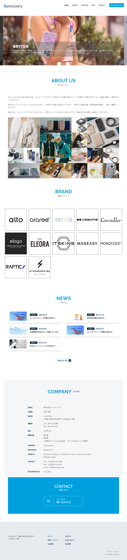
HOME (66, 5)
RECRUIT (102, 5)
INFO (93, 5)
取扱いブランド (53, 540)
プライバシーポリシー (112, 551)
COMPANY (84, 5)
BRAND (75, 5)
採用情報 (68, 544)
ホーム (50, 536)
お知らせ (68, 536)
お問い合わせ (69, 540)
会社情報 (51, 544)
